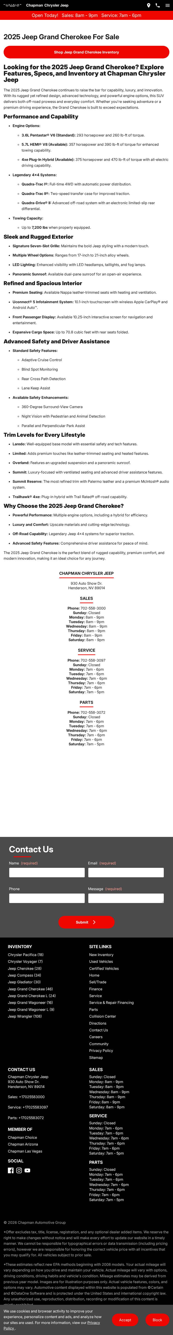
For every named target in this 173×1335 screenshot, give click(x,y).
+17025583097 (35, 1107)
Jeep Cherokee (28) (25, 968)
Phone (14, 889)
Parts (93, 1009)
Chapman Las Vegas (25, 1151)
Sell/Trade (97, 982)
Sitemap (96, 1057)
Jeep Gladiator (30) (24, 982)
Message (105, 889)
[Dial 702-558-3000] (157, 5)
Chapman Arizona (23, 1144)
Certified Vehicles (104, 968)
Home (94, 975)
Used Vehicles (101, 961)
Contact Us (98, 1030)
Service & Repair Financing (111, 1002)
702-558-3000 (93, 608)
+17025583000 (32, 1097)
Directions (97, 1023)
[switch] (167, 5)
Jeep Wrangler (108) (25, 1016)
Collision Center (102, 1016)
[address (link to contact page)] (148, 5)
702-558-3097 (93, 660)
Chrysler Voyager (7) (25, 961)
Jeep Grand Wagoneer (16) (30, 1002)
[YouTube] (27, 1170)
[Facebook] (10, 1170)
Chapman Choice (22, 1137)
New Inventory (101, 954)
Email (102, 863)
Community (99, 1044)
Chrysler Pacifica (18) (26, 954)
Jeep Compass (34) (24, 975)
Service (95, 995)
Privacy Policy (101, 1050)
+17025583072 (31, 1118)
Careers (95, 1037)
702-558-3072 (93, 712)
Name (23, 863)
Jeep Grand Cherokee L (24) (32, 995)
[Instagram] (19, 1170)
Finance (95, 989)
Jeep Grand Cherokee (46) (30, 989)
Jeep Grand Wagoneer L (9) (31, 1009)
